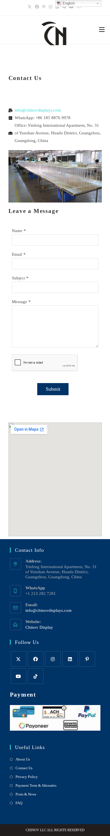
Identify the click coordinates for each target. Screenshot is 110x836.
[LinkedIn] (57, 7)
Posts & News (26, 794)
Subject (18, 278)
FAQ (19, 803)
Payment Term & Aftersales (36, 785)
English (68, 3)
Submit (53, 389)
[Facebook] (37, 7)
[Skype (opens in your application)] (64, 7)
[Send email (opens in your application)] (79, 7)
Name (17, 230)
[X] (30, 7)
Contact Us (24, 768)
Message (19, 301)
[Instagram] (50, 7)
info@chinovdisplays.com (48, 610)
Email (17, 254)
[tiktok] (35, 676)
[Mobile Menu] (102, 30)
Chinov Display (39, 627)
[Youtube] (71, 7)
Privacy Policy (27, 777)
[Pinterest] (44, 7)
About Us (23, 759)
